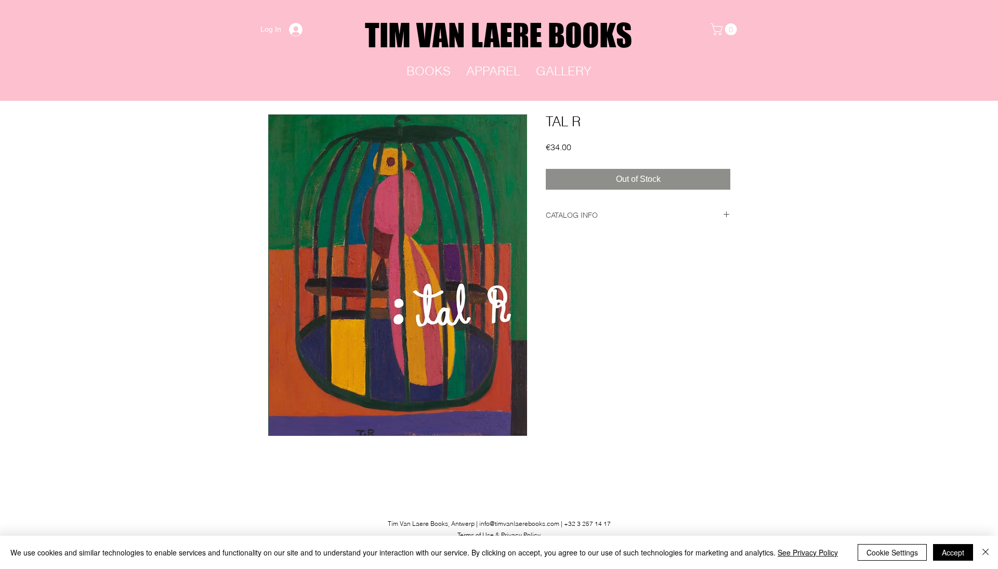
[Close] (985, 552)
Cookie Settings (892, 552)
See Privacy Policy (808, 552)
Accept (953, 552)
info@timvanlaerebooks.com (519, 523)
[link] (725, 29)
